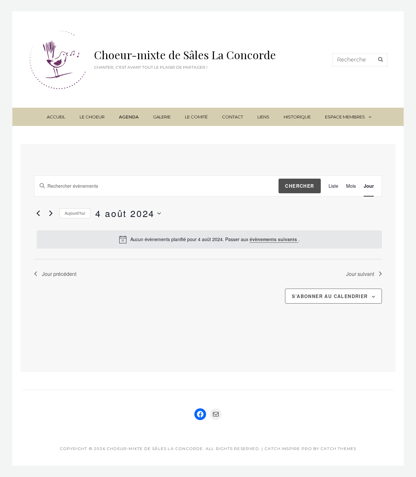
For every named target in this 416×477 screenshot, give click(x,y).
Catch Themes (338, 448)
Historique (297, 116)
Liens (263, 116)
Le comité (196, 116)
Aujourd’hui (75, 213)
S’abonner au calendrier (330, 296)
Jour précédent (59, 274)
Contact (232, 116)
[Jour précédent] (38, 213)
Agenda (129, 116)
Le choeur (92, 116)
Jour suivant (360, 274)
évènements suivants (274, 239)
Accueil (56, 116)
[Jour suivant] (51, 213)
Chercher (299, 186)
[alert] (209, 239)
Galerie (162, 116)
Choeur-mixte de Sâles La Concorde (185, 54)
